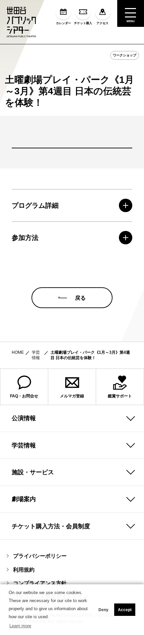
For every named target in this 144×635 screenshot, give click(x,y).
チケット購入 (83, 23)
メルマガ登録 (72, 396)
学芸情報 (36, 355)
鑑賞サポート (120, 396)
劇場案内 (24, 499)
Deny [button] (103, 610)
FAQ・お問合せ (24, 396)
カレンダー (63, 23)
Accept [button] (125, 610)
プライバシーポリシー (40, 555)
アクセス (102, 23)
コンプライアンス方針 (40, 583)
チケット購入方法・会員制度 (51, 526)
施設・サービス (33, 472)
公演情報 (24, 418)
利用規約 (23, 569)
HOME (18, 352)
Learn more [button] (20, 625)
